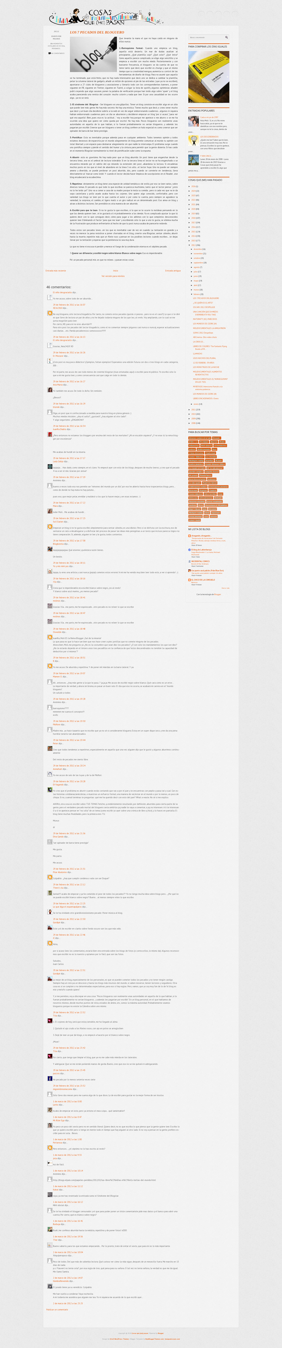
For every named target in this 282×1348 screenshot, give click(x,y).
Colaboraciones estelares (198, 486)
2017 (193, 222)
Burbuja (56, 1224)
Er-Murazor (58, 355)
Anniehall (57, 769)
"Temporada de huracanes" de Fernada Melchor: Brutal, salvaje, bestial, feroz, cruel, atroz (208, 540)
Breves (200, 505)
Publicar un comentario (57, 1309)
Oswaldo (57, 632)
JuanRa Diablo (59, 429)
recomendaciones (220, 445)
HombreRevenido (61, 1281)
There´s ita (58, 887)
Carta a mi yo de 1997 (209, 117)
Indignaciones (194, 445)
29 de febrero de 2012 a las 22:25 (69, 903)
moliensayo (212, 479)
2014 (193, 236)
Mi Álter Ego (59, 1120)
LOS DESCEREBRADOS (209, 137)
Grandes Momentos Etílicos (215, 464)
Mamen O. (57, 676)
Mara (55, 506)
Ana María (58, 384)
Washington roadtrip (196, 460)
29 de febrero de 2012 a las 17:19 (69, 477)
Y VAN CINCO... (206, 156)
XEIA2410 (57, 308)
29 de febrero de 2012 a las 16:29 (69, 403)
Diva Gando (58, 836)
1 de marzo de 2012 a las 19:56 (68, 1236)
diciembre (198, 249)
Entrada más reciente (56, 270)
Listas (220, 494)
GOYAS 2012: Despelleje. (203, 333)
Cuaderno (212, 490)
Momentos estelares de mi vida (200, 438)
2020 (193, 209)
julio (196, 271)
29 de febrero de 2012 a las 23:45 (69, 1070)
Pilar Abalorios (60, 872)
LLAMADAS (197, 353)
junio (196, 276)
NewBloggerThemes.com (154, 1339)
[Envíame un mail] (218, 14)
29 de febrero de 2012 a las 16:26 (69, 352)
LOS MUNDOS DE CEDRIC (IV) (205, 323)
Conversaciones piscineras (218, 486)
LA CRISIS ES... (199, 342)
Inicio (115, 270)
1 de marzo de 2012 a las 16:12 (68, 1202)
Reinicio (194, 582)
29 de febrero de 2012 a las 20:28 (69, 781)
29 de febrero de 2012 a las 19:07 (69, 673)
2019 (193, 213)
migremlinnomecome (62, 1089)
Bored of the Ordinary (200, 564)
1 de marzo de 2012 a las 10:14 (68, 1170)
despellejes (209, 460)
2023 (193, 195)
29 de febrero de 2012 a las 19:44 (69, 740)
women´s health (194, 520)
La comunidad (211, 456)
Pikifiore (56, 724)
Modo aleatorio (206, 445)
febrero (197, 294)
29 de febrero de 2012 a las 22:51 (69, 970)
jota (55, 1158)
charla (207, 512)
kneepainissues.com (172, 1339)
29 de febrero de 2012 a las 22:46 (69, 934)
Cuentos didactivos (195, 494)
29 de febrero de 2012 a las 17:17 (69, 458)
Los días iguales (194, 483)
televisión (213, 516)
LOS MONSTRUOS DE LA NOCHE (206, 367)
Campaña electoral (212, 471)
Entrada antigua (173, 270)
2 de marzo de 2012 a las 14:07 (68, 1277)
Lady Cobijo (58, 461)
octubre (197, 258)
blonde (56, 407)
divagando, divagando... (201, 536)
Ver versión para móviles (113, 276)
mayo (196, 281)
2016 (193, 227)
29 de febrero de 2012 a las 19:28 (69, 699)
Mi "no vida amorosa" (215, 468)
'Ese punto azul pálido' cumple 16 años (206, 573)
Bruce (214, 449)
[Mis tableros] (235, 14)
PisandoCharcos (206, 475)
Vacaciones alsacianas (197, 501)
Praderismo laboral (210, 483)
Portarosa (57, 1142)
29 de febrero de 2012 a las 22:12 (69, 884)
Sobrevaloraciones (206, 498)
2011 (193, 409)
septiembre (198, 262)
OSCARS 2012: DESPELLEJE (204, 307)
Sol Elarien (58, 521)
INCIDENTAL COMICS (200, 561)
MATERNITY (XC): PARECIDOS (205, 319)
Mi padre (218, 460)
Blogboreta (58, 543)
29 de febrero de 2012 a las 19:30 (69, 721)
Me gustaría (193, 475)
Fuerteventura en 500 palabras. (216, 505)
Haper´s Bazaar (194, 509)
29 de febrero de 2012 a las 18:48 (69, 628)
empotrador (216, 512)
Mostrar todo (225, 588)
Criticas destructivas (196, 453)
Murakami (212, 509)
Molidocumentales (203, 449)
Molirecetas (193, 498)
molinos (56, 600)
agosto (197, 267)
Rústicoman (193, 490)
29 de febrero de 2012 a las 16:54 (69, 426)
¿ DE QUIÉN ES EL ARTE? (203, 303)
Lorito (55, 1104)
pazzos (56, 1073)
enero (196, 404)
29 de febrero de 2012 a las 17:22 (69, 502)
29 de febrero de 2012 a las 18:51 (69, 657)
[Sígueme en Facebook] (210, 14)
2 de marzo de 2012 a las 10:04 (68, 1252)
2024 (193, 191)
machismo (192, 505)
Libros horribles (210, 494)
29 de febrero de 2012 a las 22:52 (69, 1012)
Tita (55, 1015)
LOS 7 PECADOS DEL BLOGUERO (97, 32)
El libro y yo (193, 442)
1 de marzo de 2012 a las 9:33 (67, 1155)
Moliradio (218, 498)
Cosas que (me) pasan (140, 1333)
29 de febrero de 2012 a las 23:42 (69, 1047)
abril (196, 285)
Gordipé (56, 922)
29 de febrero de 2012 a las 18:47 (69, 613)
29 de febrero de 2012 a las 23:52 (69, 1085)
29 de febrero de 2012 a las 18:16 (69, 578)
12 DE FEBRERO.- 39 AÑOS (203, 363)
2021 (193, 204)
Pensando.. (56, 48)
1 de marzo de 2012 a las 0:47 (67, 1117)
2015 (193, 231)
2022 (193, 200)
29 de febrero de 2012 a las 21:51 (69, 868)
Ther (55, 1240)
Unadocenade (210, 453)
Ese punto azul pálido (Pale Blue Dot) (207, 570)
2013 (193, 240)
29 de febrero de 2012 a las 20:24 (69, 765)
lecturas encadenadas (214, 501)
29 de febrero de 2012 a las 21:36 (69, 833)
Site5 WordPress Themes (119, 1339)
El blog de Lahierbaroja (201, 549)
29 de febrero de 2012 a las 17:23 (69, 518)
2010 (193, 414)
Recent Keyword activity (197, 479)
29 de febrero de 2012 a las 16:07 (69, 304)
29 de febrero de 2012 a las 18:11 (69, 562)
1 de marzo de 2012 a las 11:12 (68, 1186)
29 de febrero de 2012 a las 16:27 (69, 381)
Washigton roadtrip (196, 512)
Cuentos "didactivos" (196, 456)
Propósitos (203, 490)
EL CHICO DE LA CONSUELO (203, 580)
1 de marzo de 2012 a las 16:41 (68, 1221)
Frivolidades (204, 442)
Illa (54, 581)
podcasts (192, 449)
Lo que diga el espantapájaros (67, 906)
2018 (193, 218)
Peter (55, 743)
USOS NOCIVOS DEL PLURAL (204, 358)
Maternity (214, 442)
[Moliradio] (226, 14)
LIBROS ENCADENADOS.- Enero (206, 398)
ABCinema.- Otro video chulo (205, 337)
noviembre (198, 253)
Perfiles (222, 442)
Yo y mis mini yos (61, 566)
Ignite (205, 509)
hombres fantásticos (196, 464)
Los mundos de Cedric (197, 468)
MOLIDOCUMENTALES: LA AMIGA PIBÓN (209, 328)
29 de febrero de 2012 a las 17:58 (69, 540)
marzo (196, 290)
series (206, 516)
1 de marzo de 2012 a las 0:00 (67, 1101)
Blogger (217, 594)
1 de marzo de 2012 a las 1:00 (67, 1139)
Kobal (55, 1189)
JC (54, 938)
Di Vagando (58, 784)
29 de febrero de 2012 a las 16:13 (69, 337)
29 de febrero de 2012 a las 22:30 (69, 919)
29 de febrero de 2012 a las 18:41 (69, 597)
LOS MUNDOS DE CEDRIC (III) (204, 394)
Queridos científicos (196, 471)
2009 (193, 418)
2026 (193, 186)
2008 (193, 423)
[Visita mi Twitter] (201, 14)
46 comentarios (57, 53)
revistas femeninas (195, 516)
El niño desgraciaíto (62, 292)
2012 (193, 245)
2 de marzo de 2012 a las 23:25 (68, 1303)
